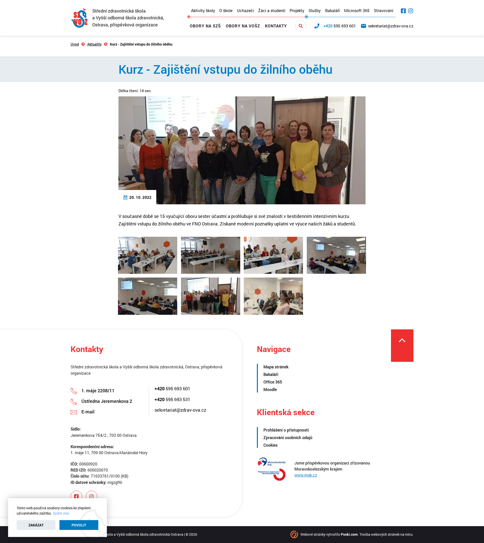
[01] (147, 255)
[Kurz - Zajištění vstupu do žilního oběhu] (242, 150)
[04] (336, 255)
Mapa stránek (275, 366)
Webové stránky (312, 534)
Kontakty (276, 25)
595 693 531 (172, 399)
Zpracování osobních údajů (287, 437)
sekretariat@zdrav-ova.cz (180, 410)
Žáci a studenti (271, 10)
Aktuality (94, 44)
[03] (273, 255)
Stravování (383, 10)
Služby (315, 10)
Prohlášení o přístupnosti (286, 430)
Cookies (270, 445)
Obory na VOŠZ (243, 25)
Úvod (75, 44)
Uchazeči (245, 10)
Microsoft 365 (357, 10)
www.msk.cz (305, 475)
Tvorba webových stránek (379, 534)
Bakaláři (332, 10)
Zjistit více (61, 513)
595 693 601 (172, 388)
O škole (225, 10)
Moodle (270, 389)
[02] (210, 255)
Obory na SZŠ (205, 25)
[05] (147, 296)
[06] (210, 296)
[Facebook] (403, 11)
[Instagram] (410, 11)
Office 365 (272, 381)
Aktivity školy (203, 10)
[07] (273, 296)
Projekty (297, 10)
